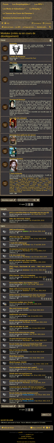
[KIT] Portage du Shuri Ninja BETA (21, 399)
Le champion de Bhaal (40, 190)
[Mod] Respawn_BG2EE (17, 362)
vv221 (24, 284)
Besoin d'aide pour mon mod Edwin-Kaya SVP (25, 344)
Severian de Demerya (17, 99)
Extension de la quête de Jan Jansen (23, 135)
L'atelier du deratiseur (17, 56)
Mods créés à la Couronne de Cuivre (22, 289)
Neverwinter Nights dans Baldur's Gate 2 (24, 283)
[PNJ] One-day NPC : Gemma (19, 237)
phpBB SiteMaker (26, 436)
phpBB (20, 432)
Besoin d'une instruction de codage (22, 333)
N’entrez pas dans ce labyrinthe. (26, 441)
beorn (25, 369)
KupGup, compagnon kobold (30, 187)
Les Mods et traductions (13, 9)
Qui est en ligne (7, 420)
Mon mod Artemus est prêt (19, 308)
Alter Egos (13, 63)
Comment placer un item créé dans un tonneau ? (26, 387)
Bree (41, 182)
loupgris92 (26, 214)
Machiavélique (27, 364)
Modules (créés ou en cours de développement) (18, 35)
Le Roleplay (35, 9)
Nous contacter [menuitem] (37, 427)
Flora (43, 181)
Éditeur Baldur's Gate (22, 184)
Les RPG (38, 4)
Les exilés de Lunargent (18, 118)
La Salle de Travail (22, 179)
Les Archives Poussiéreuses (40, 179)
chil (24, 304)
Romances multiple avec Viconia (21, 302)
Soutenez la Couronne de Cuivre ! (17, 18)
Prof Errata (26, 244)
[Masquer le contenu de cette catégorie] (51, 40)
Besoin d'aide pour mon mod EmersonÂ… (24, 393)
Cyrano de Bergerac (23, 182)
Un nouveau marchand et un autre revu (23, 249)
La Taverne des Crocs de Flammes (18, 13)
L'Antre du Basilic (16, 173)
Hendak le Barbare (16, 159)
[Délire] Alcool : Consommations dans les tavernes (27, 295)
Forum (5, 4)
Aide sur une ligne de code (18, 326)
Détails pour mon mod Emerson (20, 373)
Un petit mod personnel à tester (20, 339)
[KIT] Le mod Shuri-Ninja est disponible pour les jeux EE (29, 213)
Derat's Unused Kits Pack (28, 58)
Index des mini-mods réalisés (19, 219)
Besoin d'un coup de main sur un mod (22, 320)
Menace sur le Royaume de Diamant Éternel (30, 189)
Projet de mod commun (24, 190)
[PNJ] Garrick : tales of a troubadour (22, 275)
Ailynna (46, 184)
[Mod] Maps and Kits (16, 356)
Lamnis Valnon (36, 184)
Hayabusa (26, 388)
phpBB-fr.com (30, 434)
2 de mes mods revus (17, 255)
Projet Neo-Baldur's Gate (30, 178)
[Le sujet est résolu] (34, 302)
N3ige (24, 316)
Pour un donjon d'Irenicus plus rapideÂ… (23, 367)
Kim (11, 147)
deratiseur (26, 238)
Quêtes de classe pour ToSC (30, 181)
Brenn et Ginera (43, 185)
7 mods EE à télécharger (18, 243)
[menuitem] (6, 23)
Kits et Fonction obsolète (18, 350)
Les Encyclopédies (20, 4)
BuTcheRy (13, 43)
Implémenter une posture (18, 314)
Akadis (35, 182)
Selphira (25, 231)
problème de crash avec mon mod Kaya (23, 381)
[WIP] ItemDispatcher (17, 229)
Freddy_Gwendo (28, 394)
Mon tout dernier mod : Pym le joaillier (22, 260)
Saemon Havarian (29, 185)
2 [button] (29, 204)
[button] (32, 204)
